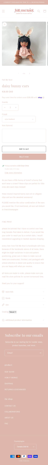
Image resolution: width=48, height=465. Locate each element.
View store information (13, 172)
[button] (3, 11)
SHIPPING (9, 383)
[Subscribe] (40, 353)
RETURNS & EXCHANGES (15, 389)
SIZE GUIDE (9, 371)
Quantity (5, 102)
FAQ (6, 423)
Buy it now (24, 156)
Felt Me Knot (26, 461)
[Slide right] (29, 73)
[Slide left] (18, 73)
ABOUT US (9, 417)
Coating (5, 311)
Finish (4, 114)
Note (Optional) (7, 125)
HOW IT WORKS (11, 377)
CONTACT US (10, 405)
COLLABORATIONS (12, 411)
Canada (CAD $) (22, 446)
